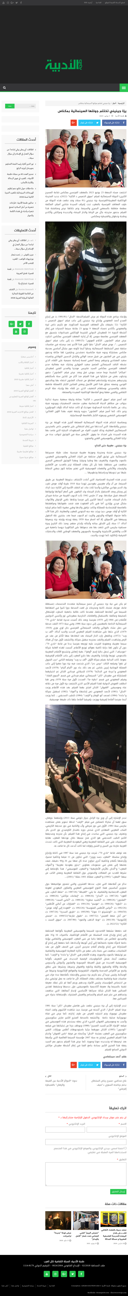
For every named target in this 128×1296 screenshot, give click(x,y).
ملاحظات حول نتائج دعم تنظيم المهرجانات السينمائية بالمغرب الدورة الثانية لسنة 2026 (19, 192)
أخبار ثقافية (29, 368)
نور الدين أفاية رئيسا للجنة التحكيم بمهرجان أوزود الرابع (19, 166)
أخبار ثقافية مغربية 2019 (24, 379)
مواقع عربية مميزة (27, 457)
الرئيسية (121, 103)
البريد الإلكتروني (76, 1124)
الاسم (122, 1124)
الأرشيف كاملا (28, 417)
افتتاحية (98, 3)
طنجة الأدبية (119, 116)
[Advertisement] (64, 33)
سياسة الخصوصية (26, 434)
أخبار (114, 103)
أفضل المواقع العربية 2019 (24, 391)
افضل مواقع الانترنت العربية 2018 (20, 412)
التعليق (121, 1160)
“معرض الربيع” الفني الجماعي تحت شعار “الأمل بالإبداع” (87, 1236)
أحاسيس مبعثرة (27, 357)
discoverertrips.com (118, 1293)
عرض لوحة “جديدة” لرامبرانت (62, 1234)
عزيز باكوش (29, 254)
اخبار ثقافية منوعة (26, 406)
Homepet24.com (102, 1293)
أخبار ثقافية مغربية (26, 374)
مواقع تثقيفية (28, 446)
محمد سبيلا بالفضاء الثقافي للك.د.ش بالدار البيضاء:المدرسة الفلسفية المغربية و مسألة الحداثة (113, 1235)
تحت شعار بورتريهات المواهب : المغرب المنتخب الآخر (22, 259)
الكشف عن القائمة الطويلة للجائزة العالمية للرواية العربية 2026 (21, 293)
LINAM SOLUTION (88, 1286)
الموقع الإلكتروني (117, 1136)
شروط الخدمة (28, 440)
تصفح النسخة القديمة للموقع (115, 3)
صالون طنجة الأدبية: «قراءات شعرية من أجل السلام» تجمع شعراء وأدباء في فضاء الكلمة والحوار (21, 209)
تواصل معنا (29, 429)
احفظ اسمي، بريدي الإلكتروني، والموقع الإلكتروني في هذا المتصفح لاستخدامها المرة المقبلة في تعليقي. (90, 1150)
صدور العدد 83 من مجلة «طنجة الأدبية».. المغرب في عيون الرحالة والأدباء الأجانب (20, 178)
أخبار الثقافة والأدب (26, 362)
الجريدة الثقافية (28, 423)
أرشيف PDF (88, 3)
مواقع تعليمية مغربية (25, 451)
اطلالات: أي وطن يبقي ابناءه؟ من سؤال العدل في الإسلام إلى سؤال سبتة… (20, 153)
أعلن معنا (30, 385)
